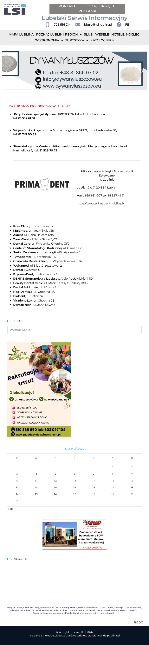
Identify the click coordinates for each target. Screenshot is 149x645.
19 (55, 487)
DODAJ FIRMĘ (97, 6)
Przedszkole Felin (128, 610)
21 (93, 487)
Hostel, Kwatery (111, 610)
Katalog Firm (102, 40)
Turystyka (74, 40)
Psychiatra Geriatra (51, 610)
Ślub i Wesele (96, 34)
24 (17, 494)
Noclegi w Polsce (13, 607)
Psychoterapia (47, 607)
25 (36, 494)
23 (132, 487)
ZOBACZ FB (19, 558)
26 (55, 494)
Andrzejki (119, 607)
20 (74, 487)
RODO (138, 622)
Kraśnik (73, 607)
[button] (6, 70)
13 (74, 480)
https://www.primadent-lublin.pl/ (100, 203)
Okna (64, 610)
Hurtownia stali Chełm (91, 610)
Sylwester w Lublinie (20, 610)
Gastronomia (47, 40)
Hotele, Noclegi (125, 34)
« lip (10, 508)
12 (55, 480)
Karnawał (36, 610)
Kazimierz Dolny (31, 607)
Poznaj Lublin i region (57, 34)
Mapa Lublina (21, 34)
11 (36, 480)
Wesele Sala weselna (88, 607)
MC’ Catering (62, 607)
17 (17, 487)
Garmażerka (74, 610)
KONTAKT (68, 6)
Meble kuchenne (133, 607)
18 (36, 487)
